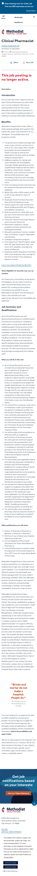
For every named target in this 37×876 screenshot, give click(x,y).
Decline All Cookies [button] (10, 863)
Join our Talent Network (18, 793)
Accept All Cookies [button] (10, 867)
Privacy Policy (8, 857)
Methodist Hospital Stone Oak (10, 46)
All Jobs (5, 829)
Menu (3, 17)
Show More (30, 10)
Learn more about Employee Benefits (16, 265)
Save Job (28, 62)
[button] (10, 871)
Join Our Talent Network (11, 831)
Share (14, 62)
